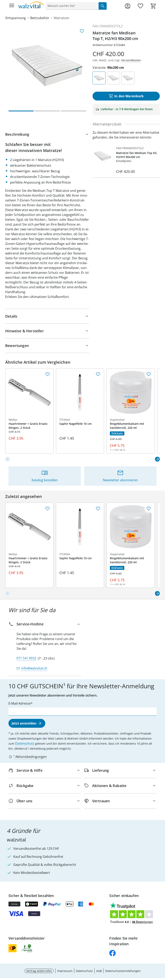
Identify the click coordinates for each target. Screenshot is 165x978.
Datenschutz (24, 743)
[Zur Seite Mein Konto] (127, 6)
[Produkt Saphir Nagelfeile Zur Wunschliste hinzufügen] (98, 374)
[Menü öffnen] (11, 6)
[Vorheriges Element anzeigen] (7, 459)
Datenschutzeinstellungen (123, 971)
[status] (71, 6)
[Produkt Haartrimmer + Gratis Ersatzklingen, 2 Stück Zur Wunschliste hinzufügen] (47, 374)
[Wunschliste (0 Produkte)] (140, 6)
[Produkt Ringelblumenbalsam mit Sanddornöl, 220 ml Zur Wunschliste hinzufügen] (148, 374)
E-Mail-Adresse (19, 703)
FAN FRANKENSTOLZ (108, 26)
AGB (99, 971)
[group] (47, 66)
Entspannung (15, 18)
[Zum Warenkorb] (153, 6)
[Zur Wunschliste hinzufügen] (82, 31)
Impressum (64, 971)
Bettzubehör (39, 18)
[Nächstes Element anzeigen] (157, 459)
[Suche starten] (103, 5)
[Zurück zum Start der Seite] (161, 950)
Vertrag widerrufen (39, 971)
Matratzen (61, 18)
